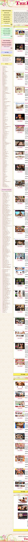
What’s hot (6, 12)
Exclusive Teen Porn (6, 226)
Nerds (4, 141)
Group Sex (4, 117)
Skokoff (4, 276)
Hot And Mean (5, 241)
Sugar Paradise (5, 283)
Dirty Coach (5, 216)
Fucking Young (5, 233)
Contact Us (20, 536)
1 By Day (4, 192)
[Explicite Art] (20, 119)
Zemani (4, 312)
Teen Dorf (4, 287)
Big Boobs (4, 76)
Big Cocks (4, 77)
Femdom (4, 102)
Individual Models (6, 126)
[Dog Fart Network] (20, 186)
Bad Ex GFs (5, 206)
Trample (4, 174)
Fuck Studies (5, 231)
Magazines (4, 135)
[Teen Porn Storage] (20, 62)
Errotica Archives (5, 222)
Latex (3, 129)
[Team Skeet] (20, 259)
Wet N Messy (5, 185)
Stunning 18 (5, 282)
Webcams (4, 184)
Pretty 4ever (5, 265)
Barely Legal (5, 207)
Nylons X (4, 259)
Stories (4, 170)
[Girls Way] (20, 336)
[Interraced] (20, 397)
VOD (3, 182)
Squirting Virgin (5, 281)
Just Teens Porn (5, 243)
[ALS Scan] (20, 245)
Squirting (4, 169)
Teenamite (4, 295)
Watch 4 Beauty (5, 302)
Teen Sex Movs (5, 293)
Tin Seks (4, 299)
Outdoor (4, 145)
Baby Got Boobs (5, 205)
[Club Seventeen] (20, 157)
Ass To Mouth (5, 71)
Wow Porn (4, 308)
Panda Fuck (5, 261)
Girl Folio (4, 235)
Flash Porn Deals (6, 105)
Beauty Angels (5, 209)
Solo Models (5, 164)
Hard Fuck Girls (5, 236)
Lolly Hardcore (5, 244)
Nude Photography (6, 143)
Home (3, 10)
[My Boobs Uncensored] (20, 461)
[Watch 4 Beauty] (20, 296)
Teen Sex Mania (5, 292)
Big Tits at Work (5, 212)
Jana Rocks (5, 242)
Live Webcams (5, 133)
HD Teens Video (5, 238)
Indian (4, 125)
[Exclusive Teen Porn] (20, 92)
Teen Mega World (6, 288)
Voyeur (4, 183)
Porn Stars (4, 151)
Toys (3, 173)
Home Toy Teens (5, 240)
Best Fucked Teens (6, 210)
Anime (4, 69)
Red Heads (5, 155)
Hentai (4, 122)
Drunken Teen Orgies (6, 220)
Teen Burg (4, 286)
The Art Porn (5, 298)
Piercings (4, 149)
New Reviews (6, 17)
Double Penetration (6, 93)
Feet (3, 100)
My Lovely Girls (5, 253)
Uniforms (4, 177)
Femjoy (4, 227)
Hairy (3, 118)
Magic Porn (5, 245)
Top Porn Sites (6, 21)
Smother (4, 162)
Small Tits (4, 160)
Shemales (4, 158)
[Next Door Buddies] (20, 439)
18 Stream (4, 194)
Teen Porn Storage (6, 290)
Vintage (4, 180)
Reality (4, 154)
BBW (3, 73)
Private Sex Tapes (6, 266)
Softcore (4, 163)
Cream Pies (5, 89)
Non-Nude (4, 142)
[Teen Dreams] (20, 131)
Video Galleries (6, 33)
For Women (5, 108)
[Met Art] (20, 49)
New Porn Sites (6, 19)
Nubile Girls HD (5, 256)
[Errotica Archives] (20, 216)
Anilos (4, 203)
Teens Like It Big (5, 297)
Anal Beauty (5, 202)
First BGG (4, 228)
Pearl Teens (5, 263)
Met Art (4, 247)
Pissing (4, 150)
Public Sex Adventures (6, 267)
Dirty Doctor (5, 217)
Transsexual (5, 176)
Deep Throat (5, 92)
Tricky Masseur (5, 300)
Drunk (4, 94)
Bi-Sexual (4, 75)
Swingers (4, 171)
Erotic (4, 97)
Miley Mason (5, 248)
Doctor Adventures (6, 218)
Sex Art (4, 272)
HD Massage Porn (6, 237)
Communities (5, 88)
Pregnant (4, 152)
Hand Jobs (4, 119)
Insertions (4, 127)
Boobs (4, 81)
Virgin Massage (22, 503)
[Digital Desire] (20, 387)
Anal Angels (5, 201)
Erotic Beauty (5, 221)
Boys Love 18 (5, 213)
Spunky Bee (5, 280)
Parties (4, 147)
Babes (4, 72)
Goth (3, 116)
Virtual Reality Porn (6, 181)
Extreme (4, 99)
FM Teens (4, 229)
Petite (4, 148)
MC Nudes (4, 246)
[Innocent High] (20, 323)
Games (4, 109)
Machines (4, 134)
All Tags (7, 52)
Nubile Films (5, 255)
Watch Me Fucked (6, 303)
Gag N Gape (5, 234)
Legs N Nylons (5, 131)
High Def (4, 123)
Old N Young (5, 144)
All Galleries (7, 28)
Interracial (4, 128)
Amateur (4, 67)
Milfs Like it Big (5, 249)
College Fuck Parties (6, 214)
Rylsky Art (4, 271)
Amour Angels (5, 200)
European (4, 98)
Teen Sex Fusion (5, 291)
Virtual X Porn (22, 511)
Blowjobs (4, 80)
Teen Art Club (5, 285)
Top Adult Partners (6, 42)
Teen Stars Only (5, 294)
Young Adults (5, 186)
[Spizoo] (20, 486)
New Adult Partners (6, 44)
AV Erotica (4, 204)
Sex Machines (5, 156)
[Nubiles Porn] (20, 146)
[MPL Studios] (20, 310)
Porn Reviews (8, 10)
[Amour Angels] (20, 34)
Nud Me (4, 258)
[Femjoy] (20, 284)
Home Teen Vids (5, 239)
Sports (4, 168)
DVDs (4, 95)
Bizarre (4, 78)
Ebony (4, 96)
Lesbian (4, 132)
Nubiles (4, 257)
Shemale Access (5, 273)
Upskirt (4, 178)
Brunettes (4, 82)
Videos (4, 179)
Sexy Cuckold (22, 519)
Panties (4, 146)
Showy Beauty (5, 274)
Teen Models (5, 289)
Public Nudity (5, 153)
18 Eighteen (5, 193)
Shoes (4, 159)
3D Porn (4, 66)
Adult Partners (6, 40)
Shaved (4, 157)
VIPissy (4, 301)
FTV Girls (4, 230)
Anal (3, 68)
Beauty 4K (4, 208)
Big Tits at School (6, 211)
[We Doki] (20, 449)
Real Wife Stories (6, 269)
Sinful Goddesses (6, 275)
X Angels (4, 310)
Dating (4, 91)
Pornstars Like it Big (6, 264)
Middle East (5, 137)
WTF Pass (4, 309)
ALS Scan (4, 199)
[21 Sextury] (20, 202)
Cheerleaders (5, 87)
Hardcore (4, 120)
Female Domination (6, 101)
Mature (4, 136)
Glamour (4, 114)
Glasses (4, 115)
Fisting (4, 104)
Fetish (4, 103)
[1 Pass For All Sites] (20, 273)
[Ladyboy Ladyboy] (20, 428)
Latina (4, 130)
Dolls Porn (4, 219)
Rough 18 (4, 270)
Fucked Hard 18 (5, 232)
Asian (4, 70)
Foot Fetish (4, 106)
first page (23, 374)
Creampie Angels (6, 215)
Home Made (5, 124)
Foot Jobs (4, 107)
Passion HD (5, 262)
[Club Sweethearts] (20, 416)
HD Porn (4, 121)
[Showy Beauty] (20, 77)
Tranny (4, 175)
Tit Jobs (4, 172)
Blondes (4, 79)
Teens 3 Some (5, 296)
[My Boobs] (20, 474)
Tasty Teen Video (6, 284)
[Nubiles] (20, 108)
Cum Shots (4, 90)
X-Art (3, 311)
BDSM (4, 74)
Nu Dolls (4, 254)
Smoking (4, 161)
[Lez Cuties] (20, 364)
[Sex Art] (20, 170)
